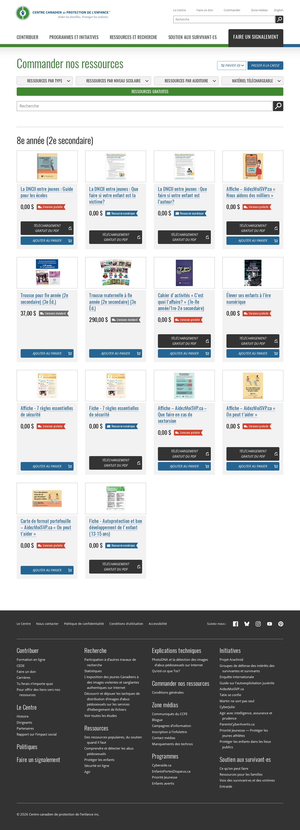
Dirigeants (24, 722)
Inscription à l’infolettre (169, 732)
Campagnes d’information (171, 725)
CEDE (21, 665)
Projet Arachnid (231, 659)
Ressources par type (44, 81)
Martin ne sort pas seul (237, 701)
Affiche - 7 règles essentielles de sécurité (47, 411)
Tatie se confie (230, 695)
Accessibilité (158, 624)
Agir (87, 772)
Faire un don (205, 10)
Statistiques (93, 671)
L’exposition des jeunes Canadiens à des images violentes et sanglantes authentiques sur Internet (111, 682)
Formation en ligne (31, 659)
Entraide (226, 786)
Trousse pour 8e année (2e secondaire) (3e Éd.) (44, 298)
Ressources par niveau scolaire (113, 81)
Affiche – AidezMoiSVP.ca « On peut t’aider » (250, 411)
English (278, 10)
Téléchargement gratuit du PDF (47, 228)
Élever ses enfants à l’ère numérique (248, 298)
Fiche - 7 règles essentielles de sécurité (114, 411)
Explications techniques (176, 650)
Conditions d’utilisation (126, 624)
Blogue (157, 720)
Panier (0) (232, 65)
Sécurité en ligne (96, 766)
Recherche (95, 650)
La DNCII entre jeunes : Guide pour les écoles (47, 192)
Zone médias (259, 10)
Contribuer (28, 650)
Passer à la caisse (265, 65)
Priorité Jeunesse (164, 777)
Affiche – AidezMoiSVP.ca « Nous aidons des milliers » (250, 192)
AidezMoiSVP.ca (232, 689)
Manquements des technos (172, 744)
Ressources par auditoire (186, 81)
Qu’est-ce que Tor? (166, 671)
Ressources (96, 728)
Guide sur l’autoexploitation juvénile (247, 683)
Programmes (165, 756)
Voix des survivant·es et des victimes (247, 780)
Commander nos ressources (180, 683)
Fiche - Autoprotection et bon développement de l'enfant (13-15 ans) (115, 527)
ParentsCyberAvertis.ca (237, 724)
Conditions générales (168, 692)
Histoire (23, 716)
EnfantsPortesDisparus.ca (171, 771)
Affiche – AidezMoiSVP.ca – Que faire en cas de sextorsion (182, 414)
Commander (232, 10)
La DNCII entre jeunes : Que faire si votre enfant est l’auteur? (182, 195)
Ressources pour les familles (241, 774)
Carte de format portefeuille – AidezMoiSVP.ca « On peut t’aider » (46, 527)
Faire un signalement (38, 760)
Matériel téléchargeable (252, 81)
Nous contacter (47, 624)
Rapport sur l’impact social (37, 734)
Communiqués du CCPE (170, 714)
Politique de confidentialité (84, 624)
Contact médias (163, 738)
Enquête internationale (237, 677)
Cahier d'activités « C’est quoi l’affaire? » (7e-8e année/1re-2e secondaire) (181, 301)
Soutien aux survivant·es (245, 759)
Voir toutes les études (100, 715)
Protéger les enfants (99, 759)
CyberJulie (227, 707)
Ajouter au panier (47, 240)
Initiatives (230, 650)
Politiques (27, 747)
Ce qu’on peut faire (234, 768)
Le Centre (179, 10)
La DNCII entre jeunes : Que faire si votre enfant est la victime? (113, 195)
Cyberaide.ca (161, 765)
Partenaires (25, 728)
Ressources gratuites (150, 91)
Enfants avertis (163, 783)
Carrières (23, 677)
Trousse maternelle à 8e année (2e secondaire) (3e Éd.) (112, 301)
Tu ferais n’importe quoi (35, 683)
